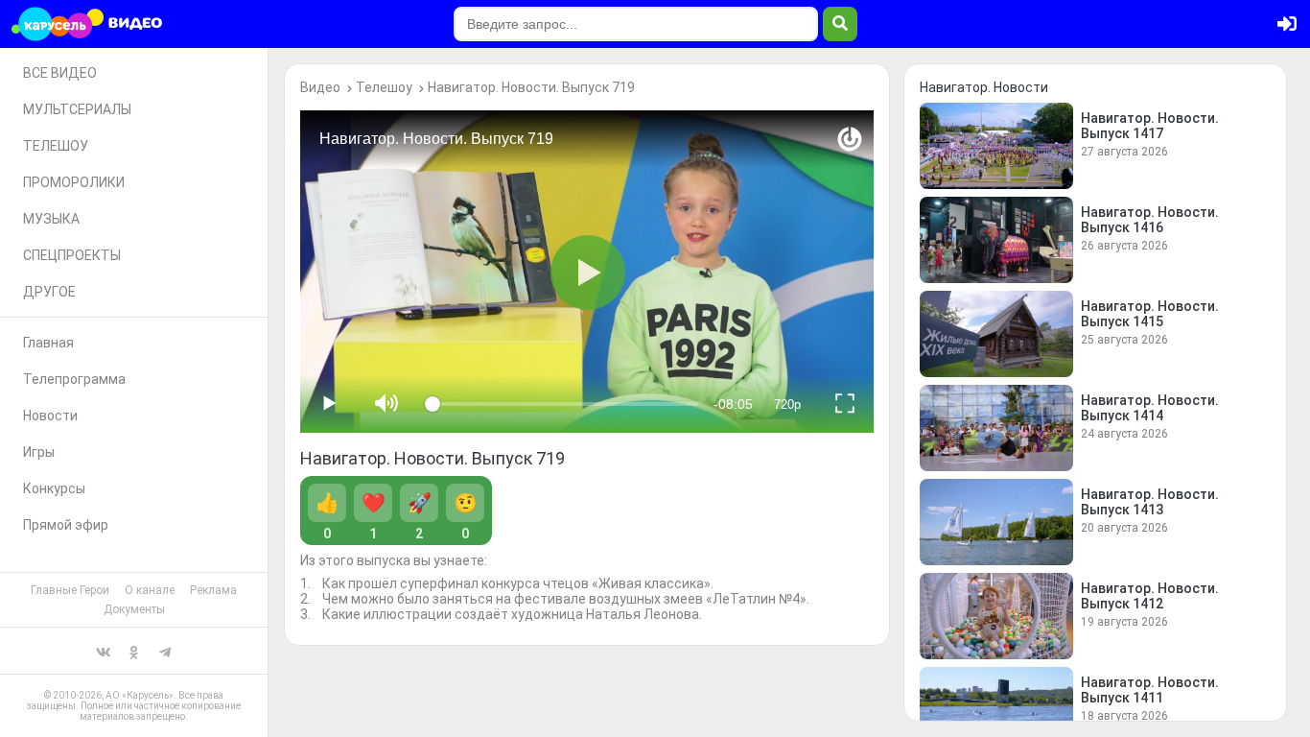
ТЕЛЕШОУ (55, 146)
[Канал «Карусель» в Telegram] (165, 650)
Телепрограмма (74, 379)
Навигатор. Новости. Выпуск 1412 (1150, 596)
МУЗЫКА (51, 218)
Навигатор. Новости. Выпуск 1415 (1150, 313)
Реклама (213, 590)
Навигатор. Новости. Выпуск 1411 (1150, 690)
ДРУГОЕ (49, 291)
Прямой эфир (65, 525)
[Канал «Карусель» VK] (103, 650)
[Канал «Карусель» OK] (134, 650)
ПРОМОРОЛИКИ (74, 182)
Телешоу (384, 87)
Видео (320, 87)
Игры (39, 452)
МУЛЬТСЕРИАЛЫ (77, 109)
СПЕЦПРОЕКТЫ (72, 255)
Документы (134, 609)
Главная (48, 342)
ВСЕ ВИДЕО (60, 73)
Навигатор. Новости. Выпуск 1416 (1150, 219)
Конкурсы (54, 488)
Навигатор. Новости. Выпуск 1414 (1150, 407)
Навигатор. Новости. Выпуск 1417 (1150, 125)
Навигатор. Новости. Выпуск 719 (531, 87)
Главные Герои (70, 590)
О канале (150, 590)
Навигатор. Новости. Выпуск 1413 (1150, 502)
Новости (50, 415)
